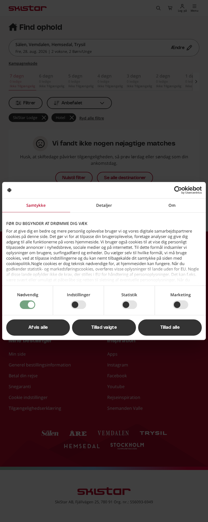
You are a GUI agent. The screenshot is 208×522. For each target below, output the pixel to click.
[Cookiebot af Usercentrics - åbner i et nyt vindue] (178, 190)
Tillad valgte (104, 328)
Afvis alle (38, 328)
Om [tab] (172, 205)
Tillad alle (170, 328)
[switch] (78, 304)
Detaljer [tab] (104, 205)
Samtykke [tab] (36, 205)
